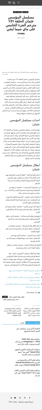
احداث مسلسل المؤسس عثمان (11, 299)
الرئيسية (37, 8)
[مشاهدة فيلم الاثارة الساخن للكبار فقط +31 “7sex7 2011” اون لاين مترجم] (34, 373)
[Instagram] (20, 398)
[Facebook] (33, 42)
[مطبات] (30, 3)
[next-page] (34, 381)
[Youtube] (15, 398)
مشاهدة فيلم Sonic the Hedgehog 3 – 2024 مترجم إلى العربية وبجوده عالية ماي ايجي (27, 341)
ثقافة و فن (30, 8)
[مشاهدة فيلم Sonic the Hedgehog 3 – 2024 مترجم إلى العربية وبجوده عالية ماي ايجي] (34, 341)
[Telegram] (14, 42)
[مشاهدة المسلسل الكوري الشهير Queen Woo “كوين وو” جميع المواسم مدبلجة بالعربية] (34, 352)
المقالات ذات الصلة (33, 323)
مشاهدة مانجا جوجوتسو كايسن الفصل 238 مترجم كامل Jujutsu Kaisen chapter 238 (12, 311)
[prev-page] (37, 381)
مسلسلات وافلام (21, 8)
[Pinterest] (23, 42)
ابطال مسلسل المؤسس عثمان (16, 297)
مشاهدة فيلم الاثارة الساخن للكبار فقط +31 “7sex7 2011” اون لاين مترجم (27, 372)
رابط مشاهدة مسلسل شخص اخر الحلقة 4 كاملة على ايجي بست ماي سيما (22, 285)
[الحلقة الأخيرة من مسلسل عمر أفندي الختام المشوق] (34, 331)
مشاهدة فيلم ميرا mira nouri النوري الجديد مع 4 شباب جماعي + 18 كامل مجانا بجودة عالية (31, 311)
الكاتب (22, 323)
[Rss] (11, 398)
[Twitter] (28, 42)
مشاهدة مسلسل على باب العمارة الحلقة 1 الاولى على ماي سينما (23, 279)
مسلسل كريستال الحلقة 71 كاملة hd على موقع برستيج (24, 272)
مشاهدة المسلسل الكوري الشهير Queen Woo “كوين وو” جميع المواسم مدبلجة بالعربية (27, 352)
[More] (8, 42)
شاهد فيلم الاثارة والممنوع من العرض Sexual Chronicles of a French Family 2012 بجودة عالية (27, 362)
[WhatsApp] (18, 42)
